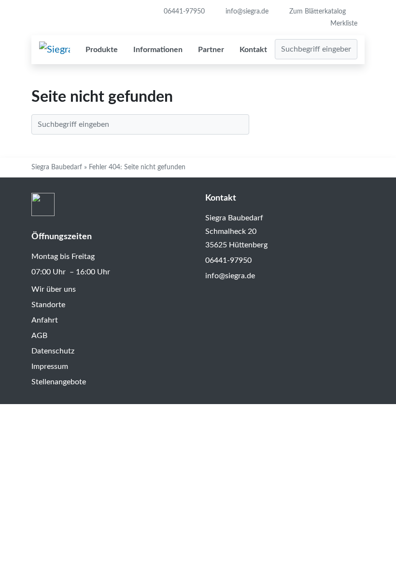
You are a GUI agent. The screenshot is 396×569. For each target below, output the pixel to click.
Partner (211, 50)
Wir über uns (53, 289)
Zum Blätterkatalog (316, 11)
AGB (39, 335)
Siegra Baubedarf (56, 167)
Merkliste (343, 23)
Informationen (158, 50)
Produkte (101, 50)
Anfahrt (44, 320)
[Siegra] (54, 49)
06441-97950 (183, 11)
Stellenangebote (58, 382)
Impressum (49, 366)
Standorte (48, 305)
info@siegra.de (246, 11)
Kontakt (253, 50)
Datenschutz (52, 351)
